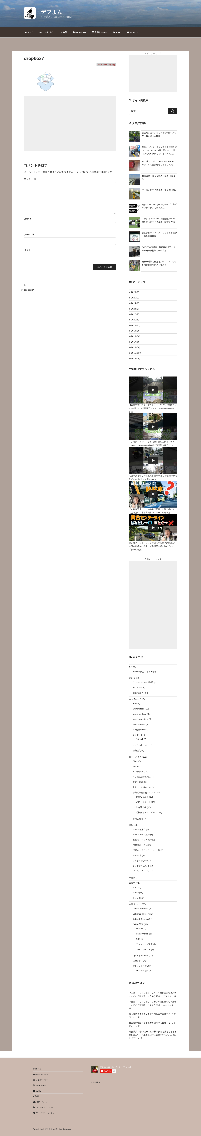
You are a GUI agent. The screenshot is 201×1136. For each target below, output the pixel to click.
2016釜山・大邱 (140, 845)
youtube (136, 766)
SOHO (118, 32)
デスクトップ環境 (144, 944)
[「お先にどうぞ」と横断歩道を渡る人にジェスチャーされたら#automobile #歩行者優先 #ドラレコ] (153, 426)
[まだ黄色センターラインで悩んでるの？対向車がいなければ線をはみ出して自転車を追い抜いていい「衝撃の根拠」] (153, 527)
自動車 (132, 883)
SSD (138, 939)
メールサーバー (143, 949)
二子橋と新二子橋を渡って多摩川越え (159, 190)
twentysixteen (139, 724)
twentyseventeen (140, 719)
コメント (30, 179)
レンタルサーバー (141, 745)
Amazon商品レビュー (143, 671)
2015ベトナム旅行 (141, 834)
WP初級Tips (138, 729)
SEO (135, 703)
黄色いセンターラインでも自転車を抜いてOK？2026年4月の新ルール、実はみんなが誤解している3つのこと (159, 150)
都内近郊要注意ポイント (144, 792)
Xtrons (136, 892)
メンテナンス (139, 771)
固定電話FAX (139, 692)
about (132, 32)
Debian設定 (138, 924)
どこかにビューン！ (142, 871)
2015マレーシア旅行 (142, 840)
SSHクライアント (141, 961)
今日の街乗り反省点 (142, 777)
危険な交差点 (142, 797)
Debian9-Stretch (140, 919)
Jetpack (139, 739)
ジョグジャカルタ (141, 866)
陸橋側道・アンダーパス (147, 812)
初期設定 (137, 750)
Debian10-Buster (140, 908)
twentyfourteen (139, 714)
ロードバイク (48, 32)
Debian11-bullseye (141, 914)
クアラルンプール (141, 861)
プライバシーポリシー (45, 1113)
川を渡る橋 (141, 807)
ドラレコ (137, 898)
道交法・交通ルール (142, 787)
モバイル (137, 687)
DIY (130, 667)
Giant (135, 761)
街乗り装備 (138, 782)
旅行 (64, 32)
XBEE (135, 887)
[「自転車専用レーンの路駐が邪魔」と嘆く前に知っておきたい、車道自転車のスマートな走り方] (153, 494)
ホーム (30, 32)
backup (139, 928)
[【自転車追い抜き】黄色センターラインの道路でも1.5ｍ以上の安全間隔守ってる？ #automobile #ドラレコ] (153, 390)
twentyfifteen (138, 709)
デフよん (52, 12)
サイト (27, 250)
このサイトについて (44, 1107)
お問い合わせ (41, 1102)
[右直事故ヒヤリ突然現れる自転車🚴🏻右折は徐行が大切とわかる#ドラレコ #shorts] (153, 460)
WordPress (80, 32)
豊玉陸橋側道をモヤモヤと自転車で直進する (149, 1014)
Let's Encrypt (142, 970)
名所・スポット (143, 802)
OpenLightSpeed (140, 955)
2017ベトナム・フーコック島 (146, 850)
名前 (28, 219)
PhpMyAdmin (142, 934)
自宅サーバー (100, 32)
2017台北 (137, 855)
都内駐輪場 (138, 818)
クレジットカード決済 (143, 682)
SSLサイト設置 (140, 966)
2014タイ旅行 (139, 829)
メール (29, 234)
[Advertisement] (70, 123)
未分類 (132, 877)
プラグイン (138, 735)
